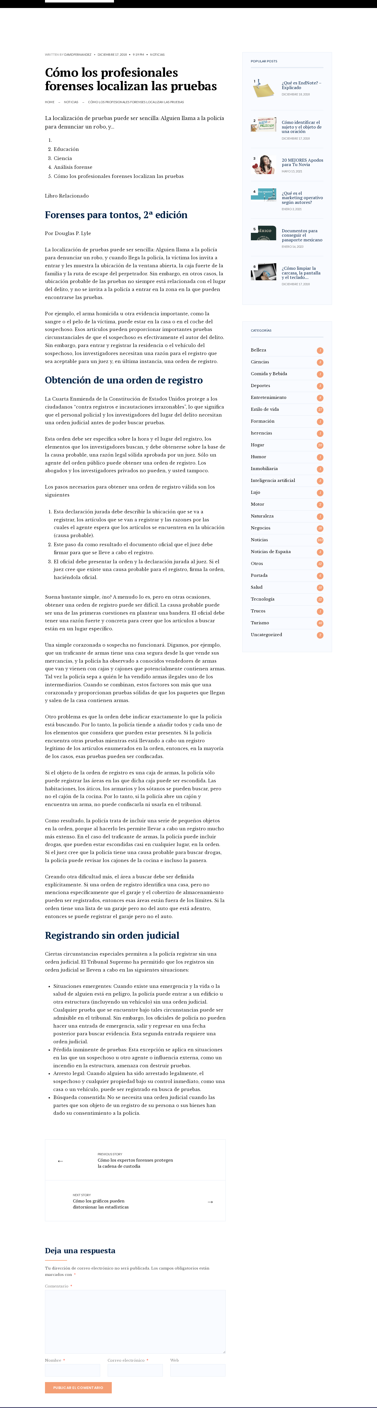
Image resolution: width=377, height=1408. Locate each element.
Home (49, 102)
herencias (261, 433)
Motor (257, 504)
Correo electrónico (128, 1360)
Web (174, 1360)
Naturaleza (262, 516)
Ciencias (260, 361)
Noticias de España (271, 551)
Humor (258, 456)
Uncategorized (266, 634)
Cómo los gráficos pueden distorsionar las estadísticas (101, 1201)
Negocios (260, 528)
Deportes (260, 385)
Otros (257, 563)
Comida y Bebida (269, 373)
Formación (263, 421)
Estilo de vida (265, 409)
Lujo (255, 492)
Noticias (157, 54)
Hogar (257, 444)
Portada (259, 575)
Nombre (55, 1360)
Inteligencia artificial (273, 480)
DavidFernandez (77, 54)
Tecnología (263, 599)
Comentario (58, 1286)
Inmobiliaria (264, 468)
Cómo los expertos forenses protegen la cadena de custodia (135, 1160)
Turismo (260, 622)
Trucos (258, 611)
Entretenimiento (268, 397)
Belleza (258, 350)
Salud (256, 587)
